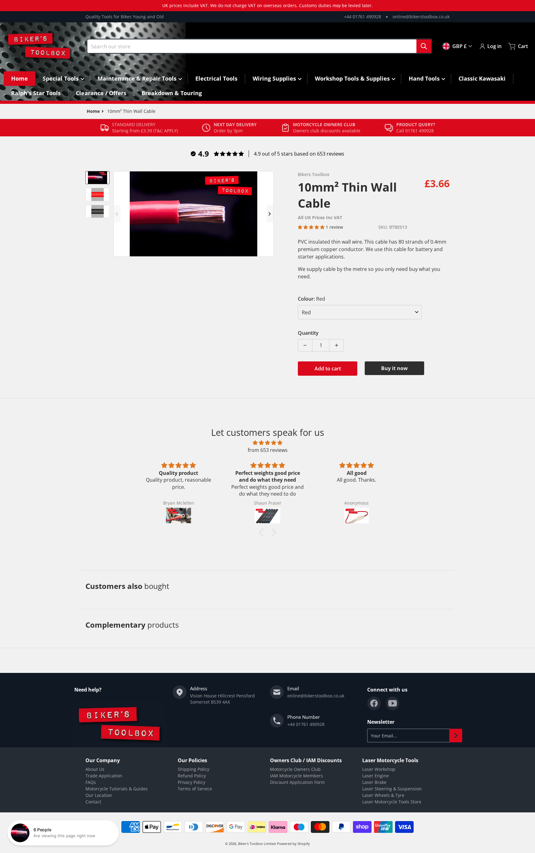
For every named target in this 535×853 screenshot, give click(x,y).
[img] (267, 442)
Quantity (308, 332)
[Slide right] (270, 214)
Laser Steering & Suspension (392, 789)
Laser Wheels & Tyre (383, 795)
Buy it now (394, 368)
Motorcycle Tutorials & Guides (116, 789)
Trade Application (103, 776)
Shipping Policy (193, 769)
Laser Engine (375, 776)
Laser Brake (374, 782)
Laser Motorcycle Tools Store (391, 802)
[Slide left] (117, 214)
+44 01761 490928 (362, 17)
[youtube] (392, 703)
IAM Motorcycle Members (296, 776)
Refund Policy (192, 776)
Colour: (311, 298)
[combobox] (259, 46)
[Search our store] (423, 46)
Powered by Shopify (293, 843)
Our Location (98, 795)
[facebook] (374, 703)
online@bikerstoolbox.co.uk (421, 17)
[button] (312, 227)
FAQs (90, 782)
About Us (94, 769)
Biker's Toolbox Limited (257, 843)
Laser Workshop (378, 769)
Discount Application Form (297, 782)
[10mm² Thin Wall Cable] (97, 177)
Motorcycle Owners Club (295, 769)
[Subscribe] (455, 735)
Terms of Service (195, 789)
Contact (93, 802)
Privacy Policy (191, 782)
